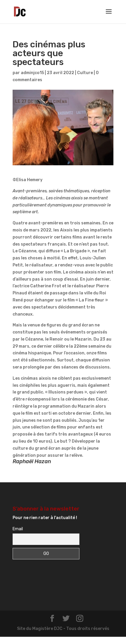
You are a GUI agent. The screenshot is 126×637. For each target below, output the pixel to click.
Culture (85, 72)
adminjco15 (32, 72)
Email (18, 528)
